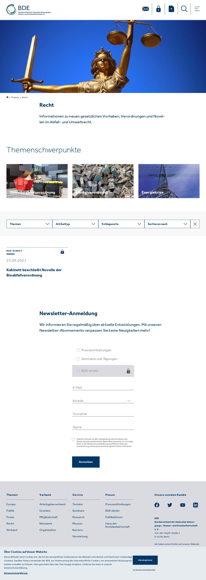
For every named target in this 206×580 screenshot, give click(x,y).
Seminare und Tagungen (99, 359)
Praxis (10, 517)
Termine (77, 504)
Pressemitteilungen (96, 350)
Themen (15, 97)
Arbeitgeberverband (52, 504)
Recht (25, 97)
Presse (110, 495)
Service (77, 495)
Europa (10, 504)
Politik (10, 510)
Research (78, 517)
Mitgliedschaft (48, 517)
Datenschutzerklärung (16, 573)
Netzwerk (45, 523)
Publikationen (114, 517)
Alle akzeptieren (145, 560)
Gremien (45, 510)
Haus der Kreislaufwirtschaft (117, 525)
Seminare (78, 510)
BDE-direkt (89, 371)
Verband (45, 495)
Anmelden (86, 462)
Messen (77, 523)
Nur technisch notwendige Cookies (144, 570)
